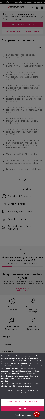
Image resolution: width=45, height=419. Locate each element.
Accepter (22, 408)
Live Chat (36, 414)
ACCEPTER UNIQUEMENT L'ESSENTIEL (22, 402)
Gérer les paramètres (22, 415)
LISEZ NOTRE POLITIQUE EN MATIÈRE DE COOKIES (22, 391)
